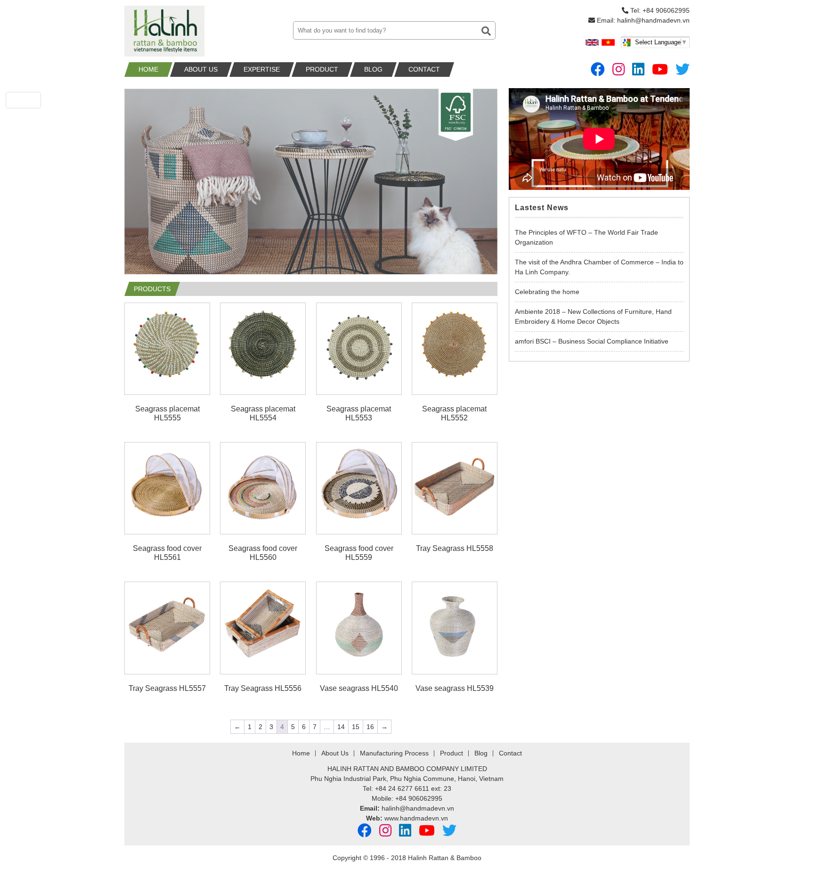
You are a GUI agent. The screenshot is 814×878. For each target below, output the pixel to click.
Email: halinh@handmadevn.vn (642, 20)
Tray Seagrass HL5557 (167, 688)
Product (322, 69)
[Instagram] (618, 69)
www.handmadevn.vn (416, 818)
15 (355, 726)
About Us (201, 69)
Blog (373, 69)
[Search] (486, 31)
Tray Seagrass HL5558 (454, 548)
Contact (424, 69)
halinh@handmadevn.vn (418, 808)
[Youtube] (660, 69)
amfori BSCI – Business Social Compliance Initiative (591, 341)
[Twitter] (683, 69)
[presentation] (138, 186)
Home (148, 69)
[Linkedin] (638, 69)
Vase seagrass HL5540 (359, 688)
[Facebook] (598, 69)
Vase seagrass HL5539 (454, 688)
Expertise (262, 69)
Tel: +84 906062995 (659, 10)
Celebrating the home (547, 291)
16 (370, 726)
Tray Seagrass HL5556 (262, 688)
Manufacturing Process (394, 753)
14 (341, 726)
